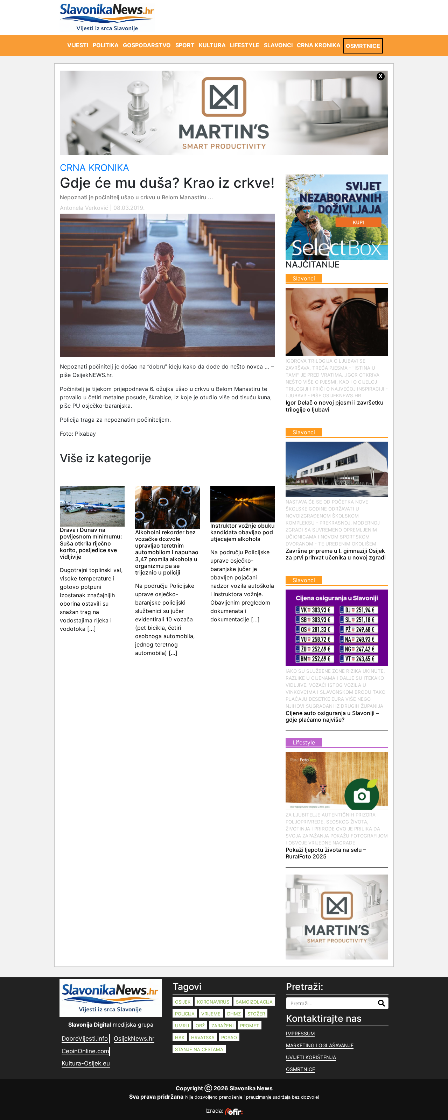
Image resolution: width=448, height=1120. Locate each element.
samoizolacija (254, 1002)
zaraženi (222, 1025)
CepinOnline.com (85, 1051)
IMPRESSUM (300, 1033)
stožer (256, 1013)
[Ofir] (234, 1110)
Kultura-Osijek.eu (86, 1063)
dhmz (234, 1013)
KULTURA (212, 45)
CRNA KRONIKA (319, 45)
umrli (182, 1025)
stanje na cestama (199, 1049)
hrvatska (203, 1037)
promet (249, 1025)
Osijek (182, 1002)
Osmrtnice (300, 1069)
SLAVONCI (278, 45)
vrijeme (210, 1013)
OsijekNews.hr (134, 1038)
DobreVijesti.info (85, 1038)
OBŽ (200, 1025)
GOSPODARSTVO (147, 45)
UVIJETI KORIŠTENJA (311, 1057)
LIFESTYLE (244, 45)
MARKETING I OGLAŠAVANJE (320, 1045)
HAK (179, 1037)
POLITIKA (106, 45)
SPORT (185, 45)
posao (229, 1037)
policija (185, 1013)
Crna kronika (94, 167)
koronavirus (213, 1002)
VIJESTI (77, 45)
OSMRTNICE (363, 45)
